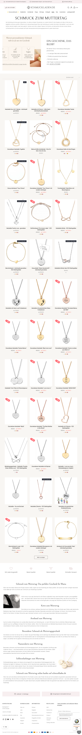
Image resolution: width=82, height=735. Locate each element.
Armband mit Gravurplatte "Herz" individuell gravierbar (66, 547)
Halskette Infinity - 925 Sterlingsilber (66, 228)
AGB (47, 707)
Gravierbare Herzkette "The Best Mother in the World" (41, 427)
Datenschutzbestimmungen (65, 715)
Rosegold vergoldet (17, 232)
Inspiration (22, 718)
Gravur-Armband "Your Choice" (16, 188)
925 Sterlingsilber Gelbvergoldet (65, 113)
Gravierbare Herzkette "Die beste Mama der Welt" (66, 309)
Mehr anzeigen (41, 557)
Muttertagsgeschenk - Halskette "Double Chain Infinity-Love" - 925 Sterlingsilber (16, 467)
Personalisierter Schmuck (37, 715)
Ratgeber (34, 710)
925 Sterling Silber (64, 552)
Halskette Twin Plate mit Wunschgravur (16, 388)
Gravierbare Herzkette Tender (66, 109)
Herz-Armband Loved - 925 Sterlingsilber (16, 547)
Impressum (49, 712)
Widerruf (48, 715)
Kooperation (34, 720)
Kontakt (22, 723)
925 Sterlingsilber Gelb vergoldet (16, 192)
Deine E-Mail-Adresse (64, 711)
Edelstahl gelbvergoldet (67, 153)
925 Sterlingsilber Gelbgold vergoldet (16, 232)
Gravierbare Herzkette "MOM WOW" (66, 388)
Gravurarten (34, 712)
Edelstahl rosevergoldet (67, 194)
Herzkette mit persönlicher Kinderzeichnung (66, 507)
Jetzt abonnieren (63, 718)
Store (21, 712)
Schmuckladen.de (14, 732)
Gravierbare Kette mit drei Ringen (66, 149)
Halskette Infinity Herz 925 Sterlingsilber (66, 268)
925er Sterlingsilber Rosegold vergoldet (17, 192)
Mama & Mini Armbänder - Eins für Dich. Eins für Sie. (41, 150)
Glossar (33, 707)
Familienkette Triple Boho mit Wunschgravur (66, 189)
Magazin (22, 720)
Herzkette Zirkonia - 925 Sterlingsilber (41, 506)
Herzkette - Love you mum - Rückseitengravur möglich (66, 467)
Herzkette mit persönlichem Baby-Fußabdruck (41, 309)
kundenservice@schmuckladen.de (10, 715)
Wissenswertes (35, 723)
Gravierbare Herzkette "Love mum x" (41, 388)
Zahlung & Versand (48, 718)
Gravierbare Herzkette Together (16, 149)
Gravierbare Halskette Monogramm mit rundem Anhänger (41, 547)
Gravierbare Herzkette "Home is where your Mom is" (65, 349)
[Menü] (79, 719)
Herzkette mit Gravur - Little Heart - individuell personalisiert (41, 110)
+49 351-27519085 (54, 64)
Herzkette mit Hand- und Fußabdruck (16, 308)
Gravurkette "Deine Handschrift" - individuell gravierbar (41, 269)
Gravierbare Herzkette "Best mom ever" (41, 348)
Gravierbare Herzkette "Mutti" (16, 426)
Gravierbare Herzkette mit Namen (41, 466)
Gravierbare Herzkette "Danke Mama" (16, 348)
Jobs (21, 710)
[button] (12, 12)
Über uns (22, 707)
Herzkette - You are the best (16, 506)
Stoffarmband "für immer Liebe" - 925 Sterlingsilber (41, 229)
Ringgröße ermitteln (36, 718)
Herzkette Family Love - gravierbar (16, 228)
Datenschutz (49, 710)
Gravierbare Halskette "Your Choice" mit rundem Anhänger (41, 189)
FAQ (21, 715)
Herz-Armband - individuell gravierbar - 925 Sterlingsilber (16, 269)
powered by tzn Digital (74, 732)
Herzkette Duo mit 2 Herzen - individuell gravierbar (16, 110)
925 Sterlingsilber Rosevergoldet (42, 115)
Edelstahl (65, 153)
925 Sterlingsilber (39, 115)
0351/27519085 (11, 7)
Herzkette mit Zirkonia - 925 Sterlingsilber (66, 427)
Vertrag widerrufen (50, 722)
